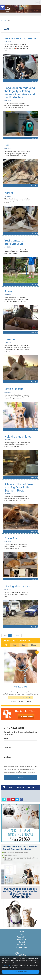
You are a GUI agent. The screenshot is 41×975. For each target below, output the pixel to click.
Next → (18, 635)
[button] (2, 7)
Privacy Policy (21, 914)
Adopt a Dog (22, 903)
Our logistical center (17, 586)
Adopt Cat (25, 640)
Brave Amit (11, 538)
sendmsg (28, 934)
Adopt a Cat (21, 906)
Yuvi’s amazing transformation (14, 241)
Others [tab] (33, 645)
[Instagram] (8, 766)
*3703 (7, 11)
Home (21, 898)
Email (6, 705)
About (21, 901)
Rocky (8, 291)
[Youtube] (13, 766)
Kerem (8, 193)
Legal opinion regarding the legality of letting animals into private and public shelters (19, 92)
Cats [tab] (23, 645)
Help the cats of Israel (18, 436)
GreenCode (16, 940)
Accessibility (21, 911)
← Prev (5, 635)
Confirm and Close (20, 972)
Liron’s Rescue (14, 389)
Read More (34, 81)
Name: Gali (20, 653)
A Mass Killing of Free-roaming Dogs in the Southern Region (18, 487)
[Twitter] (17, 766)
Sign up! (20, 744)
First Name (8, 714)
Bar (6, 145)
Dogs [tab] (14, 645)
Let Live (3, 20)
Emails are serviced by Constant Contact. (25, 739)
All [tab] (6, 645)
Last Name (7, 724)
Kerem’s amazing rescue (20, 38)
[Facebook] (21, 766)
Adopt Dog (9, 640)
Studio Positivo (29, 940)
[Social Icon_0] (4, 766)
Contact (22, 908)
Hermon (9, 339)
